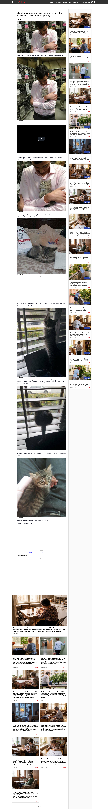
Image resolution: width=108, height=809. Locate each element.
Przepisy (76, 2)
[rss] (92, 2)
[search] (94, 2)
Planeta (18, 2)
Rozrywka (67, 2)
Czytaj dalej (40, 806)
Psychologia (85, 2)
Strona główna (55, 2)
